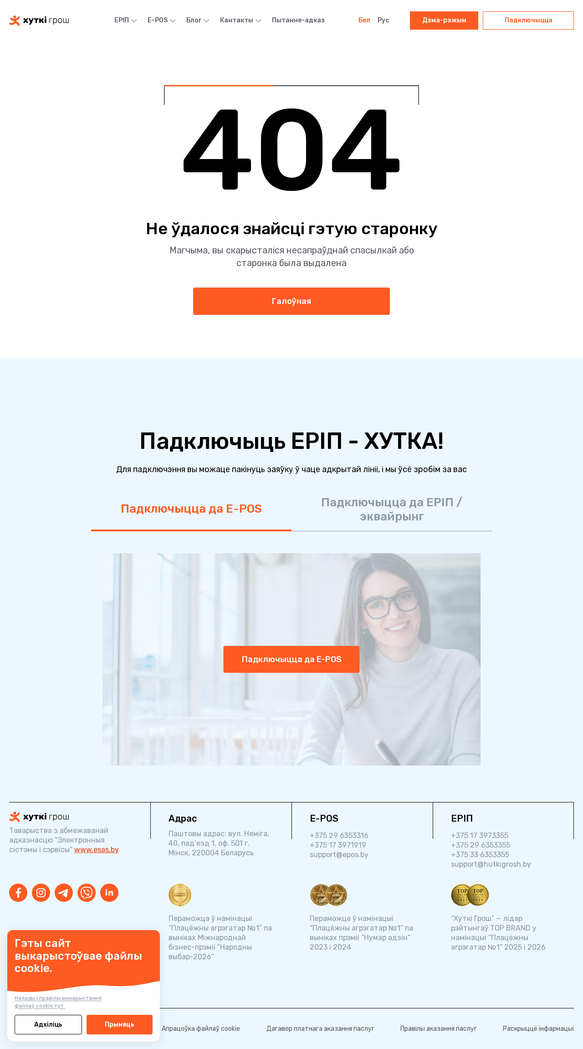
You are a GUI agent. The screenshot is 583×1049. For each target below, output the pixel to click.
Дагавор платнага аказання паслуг (320, 1029)
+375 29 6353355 (480, 845)
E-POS (158, 20)
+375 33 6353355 (480, 854)
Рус (383, 20)
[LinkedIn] (109, 893)
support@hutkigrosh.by (491, 864)
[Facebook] (18, 893)
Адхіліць (48, 1024)
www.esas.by (96, 849)
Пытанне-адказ (298, 20)
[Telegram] (64, 893)
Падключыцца (528, 20)
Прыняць (119, 1024)
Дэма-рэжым (444, 20)
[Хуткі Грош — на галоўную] (70, 817)
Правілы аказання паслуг (438, 1029)
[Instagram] (41, 893)
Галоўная (291, 301)
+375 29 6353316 (339, 835)
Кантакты (236, 20)
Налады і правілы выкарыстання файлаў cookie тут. (58, 1002)
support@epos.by (339, 854)
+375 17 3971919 (338, 845)
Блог (193, 20)
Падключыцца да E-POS (191, 509)
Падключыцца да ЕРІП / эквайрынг (391, 509)
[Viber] (86, 893)
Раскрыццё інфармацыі (538, 1029)
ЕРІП (121, 20)
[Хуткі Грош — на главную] (39, 20)
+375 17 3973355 (479, 835)
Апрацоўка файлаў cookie (201, 1029)
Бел (364, 20)
